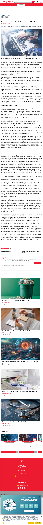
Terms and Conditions (21, 466)
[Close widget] (39, 497)
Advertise (21, 461)
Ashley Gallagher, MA (7, 332)
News (23, 495)
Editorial (21, 462)
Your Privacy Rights (21, 470)
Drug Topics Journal (4, 16)
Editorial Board (21, 464)
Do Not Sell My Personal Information (21, 469)
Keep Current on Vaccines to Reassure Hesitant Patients (9, 252)
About (21, 460)
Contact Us (21, 465)
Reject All (38, 522)
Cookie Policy (8, 520)
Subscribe (37, 263)
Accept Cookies (31, 522)
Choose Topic (20, 4)
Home (14, 495)
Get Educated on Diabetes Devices (28, 251)
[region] (21, 520)
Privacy (21, 467)
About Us (19, 495)
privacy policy (22, 265)
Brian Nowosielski (6, 302)
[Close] (41, 517)
